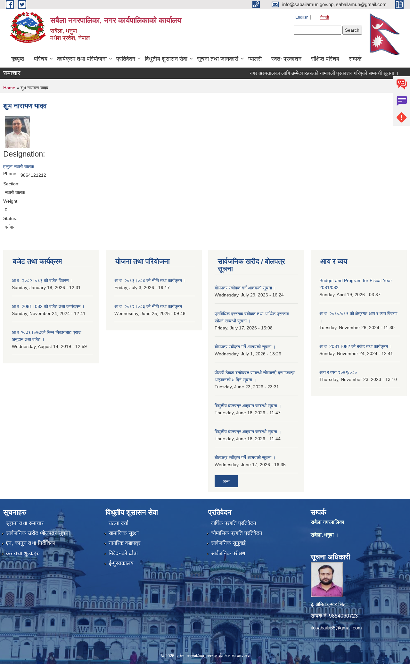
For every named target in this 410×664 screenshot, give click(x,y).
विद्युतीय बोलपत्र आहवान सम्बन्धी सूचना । (248, 405)
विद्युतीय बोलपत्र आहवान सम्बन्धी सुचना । (248, 431)
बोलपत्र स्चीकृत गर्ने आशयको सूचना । (245, 287)
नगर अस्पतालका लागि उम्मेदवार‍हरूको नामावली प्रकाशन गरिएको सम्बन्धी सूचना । (314, 73)
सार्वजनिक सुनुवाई (228, 543)
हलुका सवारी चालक (18, 166)
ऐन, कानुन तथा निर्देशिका (30, 543)
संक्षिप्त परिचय (325, 59)
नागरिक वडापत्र (124, 543)
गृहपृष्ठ (17, 59)
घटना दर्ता (118, 523)
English (301, 17)
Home (9, 87)
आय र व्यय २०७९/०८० (338, 372)
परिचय (40, 59)
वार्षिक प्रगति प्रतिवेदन (233, 523)
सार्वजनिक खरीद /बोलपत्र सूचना (38, 533)
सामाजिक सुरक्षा (124, 533)
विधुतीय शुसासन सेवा (166, 59)
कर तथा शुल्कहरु (23, 553)
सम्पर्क (355, 59)
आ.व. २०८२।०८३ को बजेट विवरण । (42, 280)
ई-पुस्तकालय (121, 563)
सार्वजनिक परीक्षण (228, 553)
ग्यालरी (255, 59)
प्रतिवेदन (125, 59)
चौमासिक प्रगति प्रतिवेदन (236, 533)
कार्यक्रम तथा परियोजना (82, 59)
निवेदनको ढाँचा (123, 553)
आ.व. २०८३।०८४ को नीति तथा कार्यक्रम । (150, 280)
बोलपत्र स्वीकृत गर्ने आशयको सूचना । (245, 346)
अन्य (226, 481)
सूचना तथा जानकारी (217, 59)
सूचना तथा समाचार (25, 523)
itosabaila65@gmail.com (336, 627)
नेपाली (324, 17)
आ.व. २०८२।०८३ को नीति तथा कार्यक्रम (148, 306)
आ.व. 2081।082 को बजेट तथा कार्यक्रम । (48, 306)
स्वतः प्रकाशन (286, 59)
